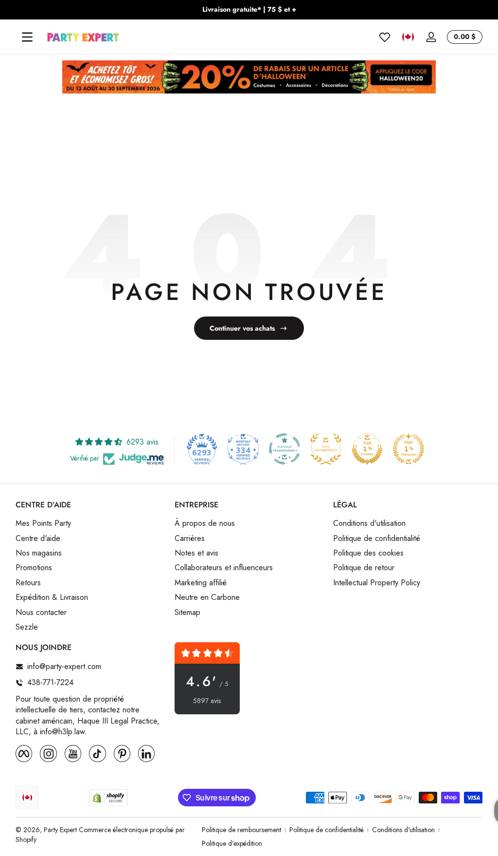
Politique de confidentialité (376, 538)
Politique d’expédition (232, 843)
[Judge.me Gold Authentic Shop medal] (325, 449)
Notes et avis (196, 553)
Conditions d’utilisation (403, 830)
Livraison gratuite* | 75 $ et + (249, 9)
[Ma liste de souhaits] (384, 37)
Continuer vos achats (242, 328)
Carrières (190, 538)
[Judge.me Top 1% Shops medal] (367, 449)
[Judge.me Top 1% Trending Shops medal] (408, 449)
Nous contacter (41, 612)
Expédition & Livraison (52, 597)
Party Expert (60, 830)
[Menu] (27, 37)
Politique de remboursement (241, 830)
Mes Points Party (43, 523)
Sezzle (27, 627)
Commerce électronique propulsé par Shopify (100, 834)
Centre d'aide (38, 538)
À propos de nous (205, 523)
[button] (408, 37)
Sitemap (187, 612)
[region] (249, 10)
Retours (28, 582)
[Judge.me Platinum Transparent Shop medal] (284, 449)
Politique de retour (363, 567)
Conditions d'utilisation (369, 523)
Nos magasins (39, 553)
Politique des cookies (368, 553)
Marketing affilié (201, 582)
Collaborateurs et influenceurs (224, 567)
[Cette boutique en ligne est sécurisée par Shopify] (108, 797)
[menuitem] (90, 523)
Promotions (34, 567)
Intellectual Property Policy (376, 582)
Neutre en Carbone (207, 597)
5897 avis (207, 701)
